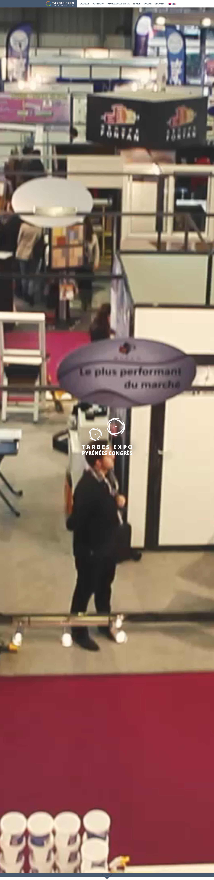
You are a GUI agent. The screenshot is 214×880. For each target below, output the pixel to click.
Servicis (136, 4)
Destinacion (98, 4)
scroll (107, 876)
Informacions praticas (119, 4)
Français (174, 4)
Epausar (147, 4)
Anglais (170, 4)
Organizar (160, 4)
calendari (84, 4)
